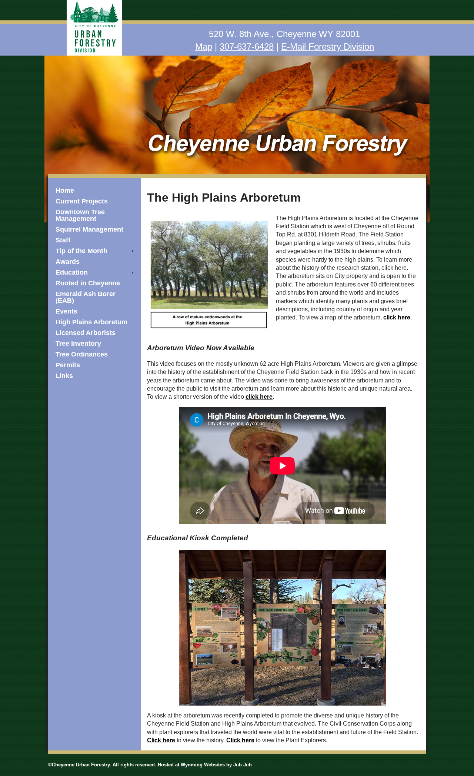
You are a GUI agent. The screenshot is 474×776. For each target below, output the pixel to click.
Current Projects (82, 201)
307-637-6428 (247, 47)
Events (66, 311)
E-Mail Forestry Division (327, 47)
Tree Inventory (78, 343)
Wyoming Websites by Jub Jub (216, 764)
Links (64, 375)
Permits (68, 365)
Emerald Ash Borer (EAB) (86, 297)
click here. (397, 317)
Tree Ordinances (82, 354)
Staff (63, 240)
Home (65, 190)
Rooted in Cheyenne (88, 283)
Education (72, 272)
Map (203, 47)
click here (259, 397)
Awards (68, 261)
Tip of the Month (81, 251)
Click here (161, 740)
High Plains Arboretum (91, 322)
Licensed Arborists (86, 332)
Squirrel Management (89, 229)
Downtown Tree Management (80, 215)
